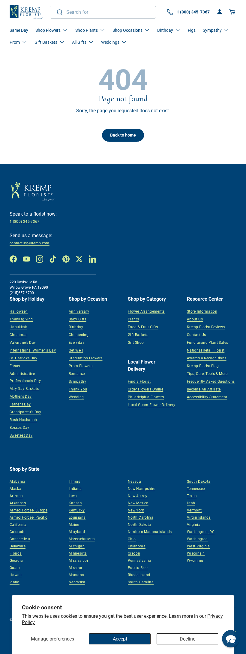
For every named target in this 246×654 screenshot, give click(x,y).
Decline (187, 639)
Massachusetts (82, 539)
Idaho (15, 582)
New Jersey (138, 496)
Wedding (76, 397)
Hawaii (16, 575)
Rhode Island (139, 575)
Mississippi (78, 560)
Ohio (132, 539)
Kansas (75, 503)
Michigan (77, 546)
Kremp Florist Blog (203, 366)
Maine (74, 525)
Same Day (19, 30)
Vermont (194, 510)
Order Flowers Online (145, 389)
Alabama (18, 481)
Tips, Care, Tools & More (207, 374)
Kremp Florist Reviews (206, 327)
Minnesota (78, 553)
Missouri (76, 568)
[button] (232, 12)
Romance (77, 374)
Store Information (202, 311)
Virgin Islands (199, 517)
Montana (76, 575)
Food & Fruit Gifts (143, 327)
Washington (197, 539)
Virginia (193, 525)
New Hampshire (141, 489)
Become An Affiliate (204, 389)
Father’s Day (20, 404)
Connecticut (20, 539)
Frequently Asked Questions (211, 381)
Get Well (76, 350)
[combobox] (103, 12)
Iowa (73, 496)
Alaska (15, 489)
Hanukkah (18, 327)
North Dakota (139, 525)
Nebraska (77, 582)
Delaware (18, 546)
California (18, 525)
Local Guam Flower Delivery (151, 405)
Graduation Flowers (85, 358)
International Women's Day (33, 350)
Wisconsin (196, 553)
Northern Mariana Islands (150, 532)
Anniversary (79, 311)
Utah (191, 503)
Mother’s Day (21, 396)
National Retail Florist (205, 350)
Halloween (19, 311)
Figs (192, 30)
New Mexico (138, 503)
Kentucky (77, 510)
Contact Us (196, 335)
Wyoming (195, 560)
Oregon (134, 553)
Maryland (77, 532)
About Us (195, 319)
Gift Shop (136, 342)
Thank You (78, 389)
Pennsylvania (139, 560)
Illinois (74, 481)
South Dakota (198, 481)
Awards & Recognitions (206, 358)
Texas (192, 496)
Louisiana (77, 517)
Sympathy (77, 381)
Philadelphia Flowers (146, 397)
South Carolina (141, 582)
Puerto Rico (138, 568)
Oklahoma (137, 546)
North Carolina (140, 517)
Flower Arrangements (146, 311)
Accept (120, 639)
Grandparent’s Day (25, 412)
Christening (78, 335)
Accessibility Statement (207, 397)
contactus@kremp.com (30, 243)
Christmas (18, 335)
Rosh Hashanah (23, 420)
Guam (15, 568)
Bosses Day (19, 428)
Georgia (16, 560)
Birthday (76, 327)
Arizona (16, 496)
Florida (16, 553)
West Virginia (198, 546)
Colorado (18, 532)
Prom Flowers (80, 366)
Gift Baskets (138, 335)
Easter (15, 366)
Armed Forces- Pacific (28, 517)
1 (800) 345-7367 (25, 221)
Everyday (76, 342)
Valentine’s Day (23, 342)
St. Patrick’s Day (23, 358)
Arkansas (18, 503)
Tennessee (196, 489)
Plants (133, 319)
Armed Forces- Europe (28, 510)
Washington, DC (200, 532)
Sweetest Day (21, 435)
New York (136, 510)
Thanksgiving (21, 319)
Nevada (134, 481)
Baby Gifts (77, 319)
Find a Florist (139, 381)
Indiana (75, 489)
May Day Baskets (24, 389)
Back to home (123, 135)
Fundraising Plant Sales (207, 342)
